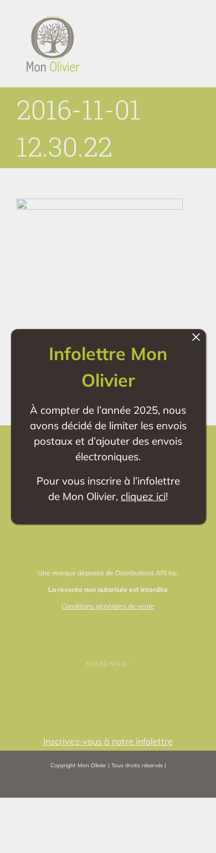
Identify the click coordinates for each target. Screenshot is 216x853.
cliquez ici (143, 496)
